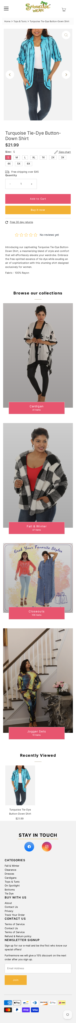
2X (52, 157)
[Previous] (10, 74)
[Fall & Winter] (38, 475)
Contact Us (11, 906)
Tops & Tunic (20, 21)
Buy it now (38, 209)
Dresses (9, 873)
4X (9, 163)
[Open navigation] (6, 8)
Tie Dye (9, 893)
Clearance (10, 869)
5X (18, 163)
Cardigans (11, 877)
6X (28, 163)
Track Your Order (15, 914)
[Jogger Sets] (38, 680)
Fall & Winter (12, 865)
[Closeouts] (38, 578)
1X (43, 157)
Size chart (64, 152)
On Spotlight (12, 885)
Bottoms (10, 889)
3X (62, 157)
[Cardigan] (38, 355)
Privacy (9, 911)
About (8, 903)
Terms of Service (15, 924)
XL (33, 157)
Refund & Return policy (18, 936)
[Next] (66, 74)
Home (7, 21)
